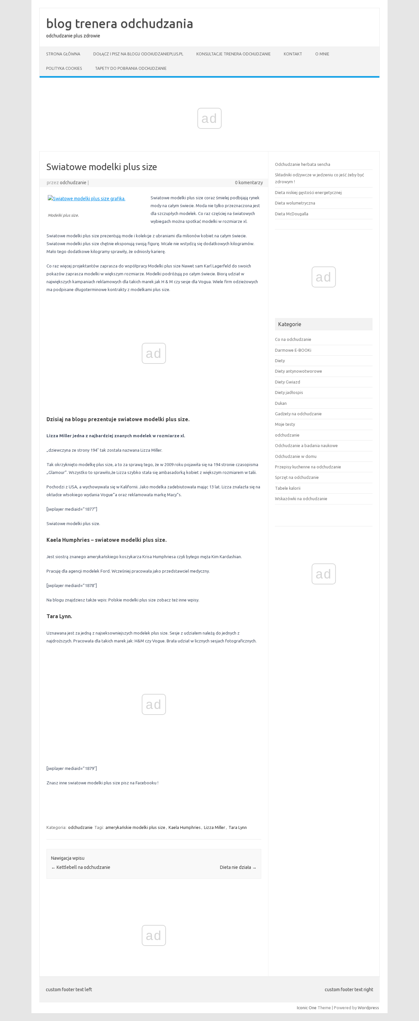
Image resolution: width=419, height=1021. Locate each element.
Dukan (281, 403)
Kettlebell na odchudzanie (80, 867)
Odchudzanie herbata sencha (302, 164)
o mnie (322, 54)
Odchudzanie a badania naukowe (306, 445)
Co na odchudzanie (293, 339)
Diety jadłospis (289, 392)
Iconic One (307, 1007)
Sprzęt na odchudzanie (297, 477)
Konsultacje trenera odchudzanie (233, 54)
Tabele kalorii (288, 488)
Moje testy (285, 424)
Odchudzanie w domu (296, 456)
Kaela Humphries (185, 827)
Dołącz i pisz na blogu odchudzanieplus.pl (138, 54)
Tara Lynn (237, 827)
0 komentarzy (249, 182)
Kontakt (293, 54)
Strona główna (63, 54)
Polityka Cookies (64, 68)
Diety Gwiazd (287, 382)
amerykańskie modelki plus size (135, 827)
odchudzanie (73, 182)
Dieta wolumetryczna (295, 203)
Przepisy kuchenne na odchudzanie (308, 466)
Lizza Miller (214, 827)
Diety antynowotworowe (298, 371)
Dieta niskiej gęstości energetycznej (308, 192)
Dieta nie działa (238, 867)
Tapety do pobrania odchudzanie (131, 68)
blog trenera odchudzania (119, 23)
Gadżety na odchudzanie (298, 413)
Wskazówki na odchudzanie (301, 498)
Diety (280, 360)
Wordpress (368, 1007)
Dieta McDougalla (291, 213)
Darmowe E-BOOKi (293, 350)
